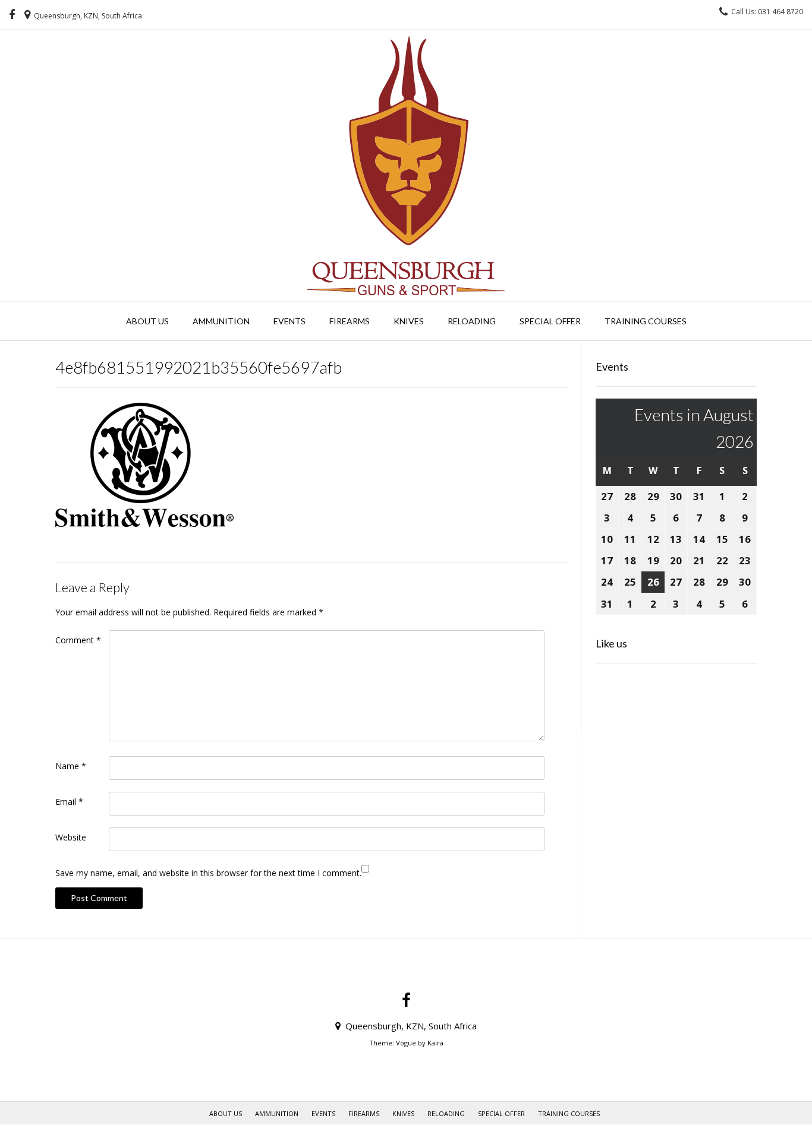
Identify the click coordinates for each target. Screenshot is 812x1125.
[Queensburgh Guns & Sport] (406, 165)
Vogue (406, 1042)
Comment (78, 640)
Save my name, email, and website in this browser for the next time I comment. (208, 872)
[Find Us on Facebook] (12, 15)
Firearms (349, 321)
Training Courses (646, 321)
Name (70, 766)
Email (69, 801)
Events (289, 321)
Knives (409, 321)
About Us (147, 321)
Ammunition (221, 321)
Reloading (472, 321)
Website (70, 837)
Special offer (550, 321)
